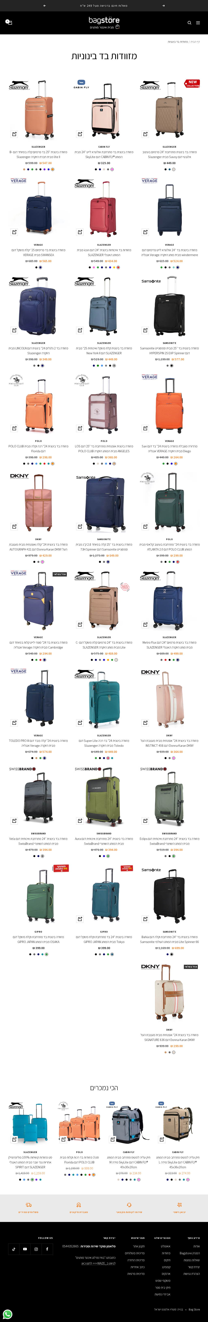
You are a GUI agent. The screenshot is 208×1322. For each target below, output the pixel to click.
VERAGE (169, 244)
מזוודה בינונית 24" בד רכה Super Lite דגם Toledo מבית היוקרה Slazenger (104, 743)
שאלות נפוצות (192, 1260)
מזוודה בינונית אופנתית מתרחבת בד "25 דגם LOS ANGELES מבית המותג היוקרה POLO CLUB (104, 448)
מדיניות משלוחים (135, 1253)
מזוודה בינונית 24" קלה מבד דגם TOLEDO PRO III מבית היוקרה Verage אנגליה (38, 743)
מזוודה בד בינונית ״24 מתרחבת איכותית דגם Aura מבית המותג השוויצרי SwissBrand (104, 841)
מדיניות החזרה (136, 1260)
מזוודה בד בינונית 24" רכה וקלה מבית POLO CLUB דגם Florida (38, 448)
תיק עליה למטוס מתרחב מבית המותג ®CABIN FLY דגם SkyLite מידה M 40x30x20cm (128, 1162)
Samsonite (169, 343)
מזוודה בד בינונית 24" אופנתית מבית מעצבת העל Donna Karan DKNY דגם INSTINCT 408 (169, 743)
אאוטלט (165, 1246)
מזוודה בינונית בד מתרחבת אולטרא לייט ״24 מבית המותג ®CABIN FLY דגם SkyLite (104, 154)
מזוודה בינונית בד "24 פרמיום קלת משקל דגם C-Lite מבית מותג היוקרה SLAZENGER (104, 645)
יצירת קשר (194, 1267)
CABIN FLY (104, 146)
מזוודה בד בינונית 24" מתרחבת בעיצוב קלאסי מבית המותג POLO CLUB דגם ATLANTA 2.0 (169, 546)
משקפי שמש (163, 1280)
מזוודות (166, 1253)
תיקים (167, 1260)
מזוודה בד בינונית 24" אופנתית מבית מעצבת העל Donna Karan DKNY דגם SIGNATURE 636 (169, 1037)
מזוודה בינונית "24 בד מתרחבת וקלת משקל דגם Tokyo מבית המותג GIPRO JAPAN (104, 939)
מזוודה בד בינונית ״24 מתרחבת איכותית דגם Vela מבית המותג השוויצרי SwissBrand (38, 841)
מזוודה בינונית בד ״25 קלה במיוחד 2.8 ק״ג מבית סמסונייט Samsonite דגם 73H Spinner (104, 546)
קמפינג (166, 1267)
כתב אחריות (138, 1267)
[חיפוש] (189, 23)
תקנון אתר (139, 1246)
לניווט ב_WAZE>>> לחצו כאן (99, 1263)
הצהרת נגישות (191, 1274)
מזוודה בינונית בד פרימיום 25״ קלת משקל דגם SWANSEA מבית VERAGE (38, 252)
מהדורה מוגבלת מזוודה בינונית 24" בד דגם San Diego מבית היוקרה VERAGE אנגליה (169, 448)
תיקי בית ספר (162, 1287)
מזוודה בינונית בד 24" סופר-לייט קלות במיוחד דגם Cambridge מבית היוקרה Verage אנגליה (38, 645)
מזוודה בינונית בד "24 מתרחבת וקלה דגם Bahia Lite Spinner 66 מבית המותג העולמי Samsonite (169, 939)
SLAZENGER (169, 146)
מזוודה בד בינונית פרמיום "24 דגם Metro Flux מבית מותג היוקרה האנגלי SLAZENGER (169, 645)
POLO (104, 441)
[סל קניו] (10, 23)
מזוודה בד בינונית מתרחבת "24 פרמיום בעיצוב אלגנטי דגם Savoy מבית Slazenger (169, 154)
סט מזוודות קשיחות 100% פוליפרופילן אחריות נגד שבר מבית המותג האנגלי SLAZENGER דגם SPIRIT (30, 1162)
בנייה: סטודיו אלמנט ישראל (168, 1309)
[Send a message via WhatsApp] (7, 1314)
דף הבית (195, 42)
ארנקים (166, 1274)
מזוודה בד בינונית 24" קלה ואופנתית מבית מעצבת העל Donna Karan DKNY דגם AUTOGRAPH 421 (38, 546)
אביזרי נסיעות (162, 1294)
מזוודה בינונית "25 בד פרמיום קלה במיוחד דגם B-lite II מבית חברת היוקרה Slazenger (38, 154)
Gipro (104, 931)
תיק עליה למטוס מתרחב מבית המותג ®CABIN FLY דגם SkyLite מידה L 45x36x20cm (177, 1162)
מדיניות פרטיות (136, 1274)
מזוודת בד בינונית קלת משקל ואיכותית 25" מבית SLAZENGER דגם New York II (104, 350)
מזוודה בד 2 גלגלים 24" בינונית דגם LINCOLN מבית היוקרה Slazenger (38, 350)
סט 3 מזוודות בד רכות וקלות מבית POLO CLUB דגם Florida (79, 1159)
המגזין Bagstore (190, 1253)
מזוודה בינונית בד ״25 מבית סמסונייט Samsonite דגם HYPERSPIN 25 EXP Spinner (169, 350)
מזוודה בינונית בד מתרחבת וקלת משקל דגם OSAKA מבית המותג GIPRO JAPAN (38, 939)
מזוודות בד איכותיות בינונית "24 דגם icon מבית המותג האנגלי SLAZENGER (104, 252)
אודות (196, 1246)
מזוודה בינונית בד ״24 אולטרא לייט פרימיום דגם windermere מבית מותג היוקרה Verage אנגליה (169, 252)
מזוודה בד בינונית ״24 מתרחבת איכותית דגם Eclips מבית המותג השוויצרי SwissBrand (169, 841)
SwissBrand (169, 833)
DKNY (38, 539)
